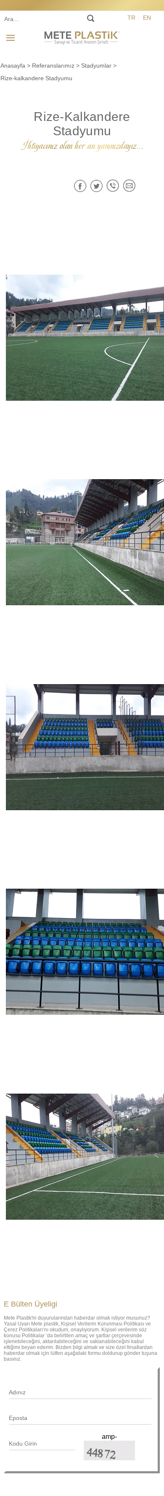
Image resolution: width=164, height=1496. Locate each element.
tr (131, 17)
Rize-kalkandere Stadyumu (36, 78)
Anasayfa (12, 65)
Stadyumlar (96, 65)
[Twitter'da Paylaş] (96, 185)
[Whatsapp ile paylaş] (113, 185)
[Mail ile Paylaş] (129, 185)
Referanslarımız (53, 65)
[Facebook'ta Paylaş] (80, 185)
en (147, 17)
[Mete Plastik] (82, 36)
